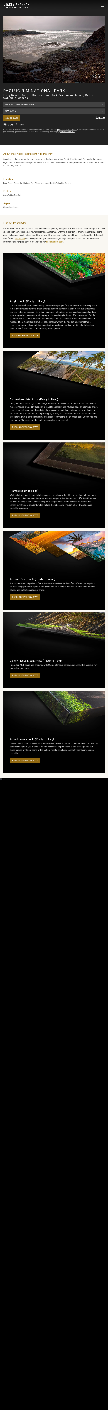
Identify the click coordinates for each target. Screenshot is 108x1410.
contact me (20, 238)
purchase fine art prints (67, 130)
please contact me (67, 132)
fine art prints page (54, 242)
